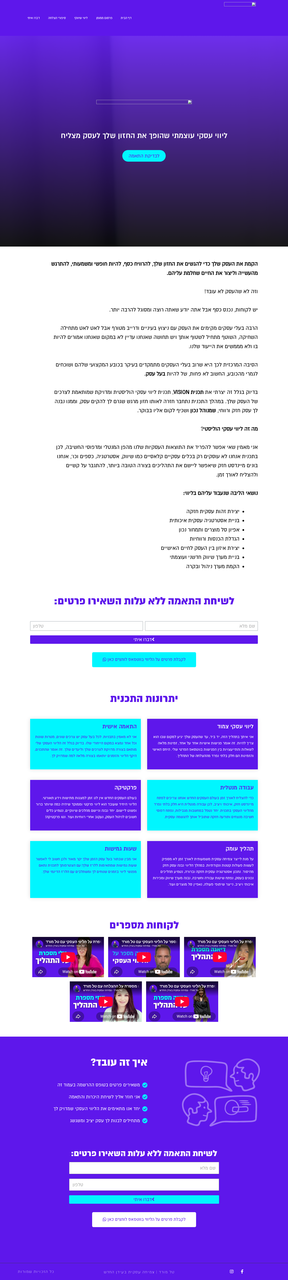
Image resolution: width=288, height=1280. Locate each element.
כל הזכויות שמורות (36, 1271)
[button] (144, 156)
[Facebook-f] (242, 1271)
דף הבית (126, 18)
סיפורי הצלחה (57, 18)
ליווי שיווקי (81, 18)
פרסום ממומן (104, 18)
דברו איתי (33, 18)
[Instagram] (232, 1271)
